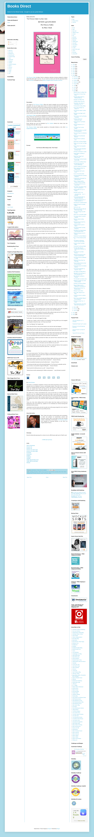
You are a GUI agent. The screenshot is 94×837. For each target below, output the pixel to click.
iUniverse (74, 669)
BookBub (74, 646)
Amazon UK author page (32, 451)
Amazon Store (75, 20)
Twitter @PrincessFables (32, 461)
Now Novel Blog (75, 691)
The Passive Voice (76, 720)
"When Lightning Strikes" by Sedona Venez (79, 169)
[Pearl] (11, 171)
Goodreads (29, 454)
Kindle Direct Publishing (77, 680)
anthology (32, 471)
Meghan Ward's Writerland (77, 686)
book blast (31, 80)
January (75, 310)
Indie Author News (76, 665)
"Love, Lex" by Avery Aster (79, 173)
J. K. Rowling (76, 814)
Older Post (65, 477)
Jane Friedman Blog (76, 672)
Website (28, 462)
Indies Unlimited (75, 667)
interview (74, 40)
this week (74, 52)
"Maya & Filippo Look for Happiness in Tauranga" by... (80, 286)
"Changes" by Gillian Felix (79, 99)
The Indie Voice (75, 715)
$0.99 (73, 27)
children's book (41, 471)
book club (74, 30)
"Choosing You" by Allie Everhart (80, 202)
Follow (8, 22)
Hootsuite (74, 662)
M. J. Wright (74, 685)
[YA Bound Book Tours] (13, 428)
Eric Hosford (50, 123)
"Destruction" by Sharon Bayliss (80, 141)
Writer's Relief (75, 737)
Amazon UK (29, 448)
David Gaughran (75, 658)
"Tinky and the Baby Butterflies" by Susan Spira (80, 149)
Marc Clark (61, 471)
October (75, 80)
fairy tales (46, 471)
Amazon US (29, 447)
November (76, 78)
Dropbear (15, 141)
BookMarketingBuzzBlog (77, 647)
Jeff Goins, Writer (75, 673)
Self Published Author (76, 699)
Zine (9, 73)
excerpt (73, 33)
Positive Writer (75, 692)
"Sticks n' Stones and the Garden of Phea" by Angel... (80, 182)
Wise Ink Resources (76, 726)
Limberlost (15, 152)
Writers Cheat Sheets (76, 738)
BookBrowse (75, 644)
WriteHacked (75, 729)
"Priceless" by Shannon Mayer (80, 283)
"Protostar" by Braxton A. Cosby (80, 151)
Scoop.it (10, 68)
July (75, 85)
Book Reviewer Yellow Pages (78, 641)
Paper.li (10, 65)
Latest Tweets (10, 207)
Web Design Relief (76, 723)
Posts (10, 42)
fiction (50, 471)
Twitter (10, 71)
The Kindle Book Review (77, 717)
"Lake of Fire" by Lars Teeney (78, 333)
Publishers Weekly (76, 694)
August (75, 83)
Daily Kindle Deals (76, 655)
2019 (74, 66)
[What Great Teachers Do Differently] (11, 137)
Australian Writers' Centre (77, 634)
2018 (74, 68)
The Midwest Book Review (77, 718)
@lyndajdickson (10, 193)
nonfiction (74, 46)
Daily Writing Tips (75, 656)
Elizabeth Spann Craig (76, 659)
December (76, 76)
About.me (10, 50)
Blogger (58, 828)
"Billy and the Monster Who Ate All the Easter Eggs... (80, 209)
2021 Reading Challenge (79, 749)
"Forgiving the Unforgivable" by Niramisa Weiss (80, 179)
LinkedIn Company (12, 64)
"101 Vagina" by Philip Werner (80, 271)
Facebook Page (12, 56)
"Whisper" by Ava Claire (78, 290)
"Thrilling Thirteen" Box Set (79, 101)
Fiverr (10, 58)
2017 (74, 70)
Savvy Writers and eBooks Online (79, 697)
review (42, 473)
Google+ (28, 455)
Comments (11, 44)
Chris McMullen (75, 652)
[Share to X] (52, 470)
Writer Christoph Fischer (77, 730)
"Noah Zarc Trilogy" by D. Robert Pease (79, 157)
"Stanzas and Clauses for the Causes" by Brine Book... (79, 255)
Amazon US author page (32, 449)
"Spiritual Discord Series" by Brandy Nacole (79, 288)
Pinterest (10, 67)
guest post (74, 38)
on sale (73, 47)
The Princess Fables (31, 77)
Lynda (77, 751)
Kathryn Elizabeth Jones (77, 677)
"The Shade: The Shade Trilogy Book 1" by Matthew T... (80, 187)
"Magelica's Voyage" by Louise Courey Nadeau (80, 281)
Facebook (29, 452)
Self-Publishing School (76, 703)
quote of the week (76, 49)
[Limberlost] (11, 160)
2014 (74, 75)
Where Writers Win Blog (77, 724)
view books (84, 755)
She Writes (74, 706)
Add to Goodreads (31, 445)
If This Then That (75, 664)
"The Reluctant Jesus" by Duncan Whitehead (79, 164)
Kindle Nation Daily (76, 682)
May (75, 88)
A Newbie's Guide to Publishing (78, 629)
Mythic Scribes (75, 689)
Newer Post (29, 477)
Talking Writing (75, 709)
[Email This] (49, 470)
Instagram (29, 456)
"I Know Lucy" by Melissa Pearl (80, 161)
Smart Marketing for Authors (78, 708)
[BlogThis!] (51, 470)
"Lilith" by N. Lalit (77, 207)
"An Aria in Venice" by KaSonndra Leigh (78, 119)
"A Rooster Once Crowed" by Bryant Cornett (79, 222)
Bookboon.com (75, 643)
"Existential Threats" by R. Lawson (79, 323)
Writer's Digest (75, 735)
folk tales (53, 471)
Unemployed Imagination (77, 721)
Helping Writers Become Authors (79, 661)
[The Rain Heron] (11, 182)
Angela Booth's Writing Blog (78, 632)
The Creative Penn (76, 712)
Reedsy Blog (75, 695)
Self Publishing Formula (77, 700)
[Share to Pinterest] (54, 470)
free (73, 35)
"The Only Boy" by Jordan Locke (80, 278)
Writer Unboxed (75, 732)
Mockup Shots (75, 688)
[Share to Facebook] (53, 470)
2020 (74, 64)
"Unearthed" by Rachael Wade (80, 246)
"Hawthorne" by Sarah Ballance (80, 235)
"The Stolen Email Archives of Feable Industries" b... (79, 200)
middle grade (75, 41)
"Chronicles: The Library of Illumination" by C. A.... (79, 104)
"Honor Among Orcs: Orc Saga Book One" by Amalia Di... (80, 304)
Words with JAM (75, 727)
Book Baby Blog (75, 638)
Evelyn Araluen (17, 143)
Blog (73, 19)
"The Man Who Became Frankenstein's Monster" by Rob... (80, 249)
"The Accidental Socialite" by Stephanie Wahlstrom (79, 197)
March (75, 307)
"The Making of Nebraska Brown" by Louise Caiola (79, 241)
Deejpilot (49, 828)
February (76, 308)
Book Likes (11, 51)
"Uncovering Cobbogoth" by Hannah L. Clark (79, 269)
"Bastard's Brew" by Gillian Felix (80, 92)
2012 (74, 314)
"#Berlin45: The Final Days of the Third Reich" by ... (79, 274)
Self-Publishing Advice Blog (77, 702)
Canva (73, 650)
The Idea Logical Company (77, 714)
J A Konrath (74, 670)
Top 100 (74, 22)
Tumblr (10, 70)
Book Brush (74, 640)
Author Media (75, 635)
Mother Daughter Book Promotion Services (52, 80)
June (75, 87)
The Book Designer (76, 711)
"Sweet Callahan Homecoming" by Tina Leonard (80, 264)
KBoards (74, 679)
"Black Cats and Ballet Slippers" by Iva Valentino (80, 299)
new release (74, 44)
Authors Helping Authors (77, 637)
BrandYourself (11, 55)
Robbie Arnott (17, 177)
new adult (74, 43)
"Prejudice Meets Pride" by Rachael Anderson (79, 97)
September (76, 82)
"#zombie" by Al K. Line (78, 192)
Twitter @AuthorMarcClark (32, 459)
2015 (74, 73)
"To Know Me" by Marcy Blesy (80, 105)
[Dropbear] (11, 148)
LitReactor (74, 683)
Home (47, 477)
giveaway (57, 471)
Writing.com (74, 740)
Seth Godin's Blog (76, 705)
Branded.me (11, 53)
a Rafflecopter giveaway (47, 439)
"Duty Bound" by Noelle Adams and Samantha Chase (80, 231)
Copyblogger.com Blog (77, 653)
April (75, 90)
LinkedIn (28, 458)
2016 (74, 71)
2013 (74, 312)
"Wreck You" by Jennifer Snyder (80, 214)
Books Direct (19, 6)
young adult (74, 53)
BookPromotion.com (76, 649)
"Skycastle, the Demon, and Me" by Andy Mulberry (80, 131)
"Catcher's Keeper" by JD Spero (80, 166)
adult (73, 29)
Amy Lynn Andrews (76, 631)
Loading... (9, 201)
